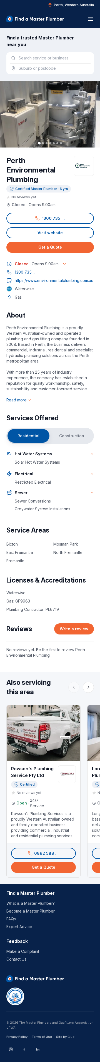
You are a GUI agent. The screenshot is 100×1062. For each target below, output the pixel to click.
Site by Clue (65, 1037)
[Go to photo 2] (43, 143)
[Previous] (73, 687)
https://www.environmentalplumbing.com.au (54, 280)
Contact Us (16, 959)
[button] (50, 218)
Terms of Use (42, 1037)
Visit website (50, 232)
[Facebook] (24, 1049)
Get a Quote (50, 247)
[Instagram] (10, 1049)
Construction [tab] (71, 435)
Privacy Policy (17, 1037)
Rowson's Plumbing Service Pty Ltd (32, 772)
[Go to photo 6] (57, 143)
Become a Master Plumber (30, 911)
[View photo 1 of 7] (50, 114)
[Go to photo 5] (54, 143)
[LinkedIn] (37, 1049)
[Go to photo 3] (47, 143)
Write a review (74, 628)
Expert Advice (19, 926)
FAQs (11, 918)
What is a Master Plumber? (30, 903)
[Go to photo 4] (50, 143)
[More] (88, 687)
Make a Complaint (22, 951)
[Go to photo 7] (61, 143)
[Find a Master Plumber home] (35, 18)
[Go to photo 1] (39, 143)
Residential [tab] (28, 435)
